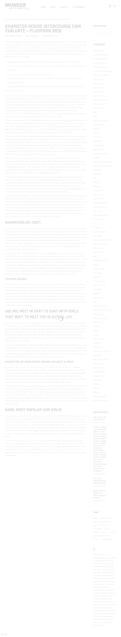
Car (95, 525)
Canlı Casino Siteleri (100, 616)
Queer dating (98, 314)
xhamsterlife (80, 373)
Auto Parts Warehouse (103, 522)
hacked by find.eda (100, 207)
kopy (95, 256)
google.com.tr (98, 625)
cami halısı (110, 563)
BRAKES (96, 129)
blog (95, 116)
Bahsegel (112, 613)
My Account (78, 7)
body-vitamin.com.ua (101, 120)
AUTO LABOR (98, 87)
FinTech (96, 186)
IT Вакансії (97, 227)
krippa (95, 265)
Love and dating (99, 285)
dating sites (97, 170)
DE (94, 178)
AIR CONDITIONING (101, 75)
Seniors (96, 330)
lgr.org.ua (96, 277)
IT (94, 223)
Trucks (96, 539)
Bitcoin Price (98, 108)
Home (43, 7)
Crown (107, 529)
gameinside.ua (98, 199)
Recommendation (100, 318)
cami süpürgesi (108, 581)
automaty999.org (99, 100)
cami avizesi (110, 578)
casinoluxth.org (99, 145)
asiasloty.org (98, 83)
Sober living (97, 347)
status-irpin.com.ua (100, 359)
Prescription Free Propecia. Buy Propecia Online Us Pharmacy (100, 494)
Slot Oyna (102, 608)
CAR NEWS (97, 141)
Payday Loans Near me (102, 310)
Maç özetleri (103, 613)
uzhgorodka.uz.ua (100, 376)
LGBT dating (98, 273)
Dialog (95, 182)
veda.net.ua (97, 380)
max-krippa (97, 289)
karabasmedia (98, 248)
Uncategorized (16, 19)
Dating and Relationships (102, 166)
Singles (96, 334)
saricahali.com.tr (108, 572)
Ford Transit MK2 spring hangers (99, 418)
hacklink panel (105, 555)
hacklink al (97, 558)
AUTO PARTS (98, 92)
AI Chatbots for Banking (102, 71)
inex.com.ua (97, 219)
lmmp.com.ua (98, 281)
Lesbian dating (98, 269)
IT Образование (99, 232)
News (95, 302)
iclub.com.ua (98, 211)
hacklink (96, 555)
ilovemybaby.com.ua (101, 215)
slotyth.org (97, 343)
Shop (53, 7)
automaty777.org (99, 96)
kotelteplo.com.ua (100, 260)
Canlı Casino (106, 622)
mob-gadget (98, 297)
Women (96, 388)
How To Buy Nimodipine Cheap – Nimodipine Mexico (100, 481)
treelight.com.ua (99, 367)
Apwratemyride (107, 518)
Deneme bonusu (104, 610)
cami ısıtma (109, 584)
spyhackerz (97, 355)
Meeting (96, 293)
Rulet (114, 605)
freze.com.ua (98, 190)
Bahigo (109, 608)
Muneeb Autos (51, 36)
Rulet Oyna (97, 622)
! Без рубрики (98, 50)
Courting (96, 157)
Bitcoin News (98, 104)
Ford (105, 532)
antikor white (98, 79)
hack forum (108, 560)
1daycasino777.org (100, 55)
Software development (102, 351)
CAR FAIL (96, 133)
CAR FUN (96, 137)
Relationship (98, 322)
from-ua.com (98, 195)
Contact (64, 7)
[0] (113, 7)
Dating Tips (97, 174)
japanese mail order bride (103, 240)
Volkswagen (107, 539)
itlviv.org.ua (97, 236)
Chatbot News (98, 149)
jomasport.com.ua (100, 244)
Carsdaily (97, 529)
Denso (96, 532)
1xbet (95, 610)
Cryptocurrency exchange (103, 162)
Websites (96, 384)
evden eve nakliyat (106, 590)
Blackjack (104, 619)
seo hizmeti (107, 605)
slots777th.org (98, 339)
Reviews (96, 326)
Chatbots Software (100, 153)
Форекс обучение (100, 400)
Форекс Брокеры (100, 396)
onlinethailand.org (100, 306)
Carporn (104, 525)
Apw (96, 518)
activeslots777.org (100, 67)
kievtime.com (98, 252)
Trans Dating (98, 363)
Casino (95, 608)
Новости (96, 392)
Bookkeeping (98, 125)
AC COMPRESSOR (100, 59)
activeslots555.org (100, 63)
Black (95, 112)
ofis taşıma (103, 596)
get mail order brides (101, 203)
